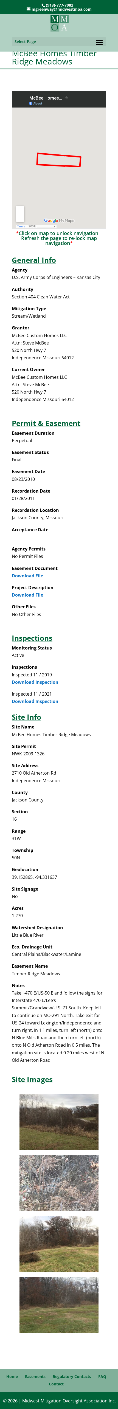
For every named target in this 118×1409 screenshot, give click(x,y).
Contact (56, 1384)
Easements (35, 1376)
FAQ (102, 1376)
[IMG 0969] (58, 1270)
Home (12, 1376)
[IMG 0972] (58, 1332)
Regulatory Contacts (72, 1376)
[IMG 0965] (58, 1148)
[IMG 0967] (58, 1209)
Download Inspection (35, 682)
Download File (27, 576)
